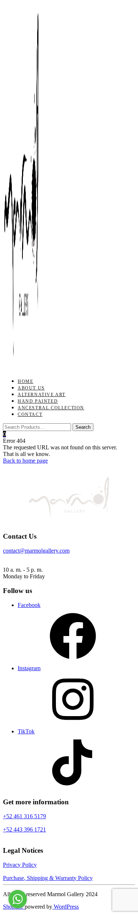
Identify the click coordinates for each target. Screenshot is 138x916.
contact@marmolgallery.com (36, 550)
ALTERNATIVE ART (42, 394)
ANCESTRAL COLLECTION (51, 407)
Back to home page (25, 460)
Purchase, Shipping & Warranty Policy (48, 878)
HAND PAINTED (38, 401)
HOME (25, 381)
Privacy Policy (20, 865)
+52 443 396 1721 (24, 829)
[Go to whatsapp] (17, 899)
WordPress (65, 907)
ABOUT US (31, 388)
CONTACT (30, 414)
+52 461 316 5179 (24, 816)
